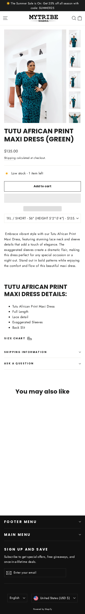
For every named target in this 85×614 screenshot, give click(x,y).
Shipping (10, 158)
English (15, 598)
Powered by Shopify (42, 609)
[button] (42, 198)
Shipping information (25, 352)
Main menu (17, 534)
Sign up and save (26, 549)
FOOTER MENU (20, 521)
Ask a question (19, 363)
